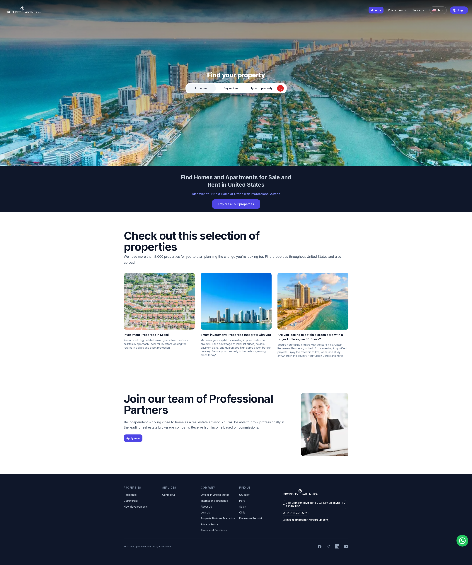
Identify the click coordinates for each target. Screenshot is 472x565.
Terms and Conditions (214, 530)
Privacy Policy (209, 524)
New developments (136, 506)
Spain (242, 506)
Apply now (133, 438)
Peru (242, 500)
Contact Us (168, 494)
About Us (206, 506)
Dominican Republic (251, 518)
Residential (130, 494)
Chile (242, 512)
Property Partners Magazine (218, 518)
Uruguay (244, 494)
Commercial (131, 500)
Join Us (376, 10)
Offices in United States (215, 494)
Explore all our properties (236, 204)
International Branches (214, 500)
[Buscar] (280, 88)
